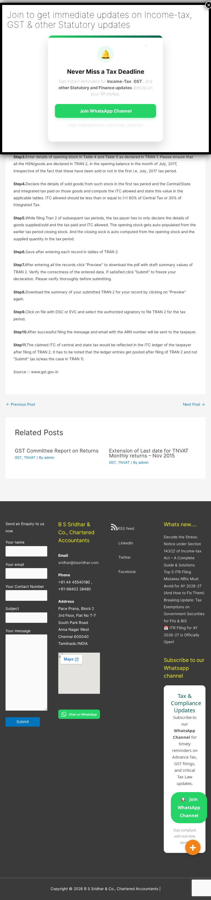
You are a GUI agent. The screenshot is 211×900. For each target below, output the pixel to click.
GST (18, 458)
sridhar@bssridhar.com (78, 562)
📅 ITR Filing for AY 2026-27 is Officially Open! (181, 635)
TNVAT (29, 458)
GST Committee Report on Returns (57, 451)
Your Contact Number (24, 586)
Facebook (127, 571)
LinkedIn (125, 543)
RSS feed (126, 528)
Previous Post (20, 404)
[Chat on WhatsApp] (79, 714)
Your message (17, 631)
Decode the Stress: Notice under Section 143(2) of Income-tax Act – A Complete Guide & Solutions (182, 551)
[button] (193, 847)
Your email (14, 564)
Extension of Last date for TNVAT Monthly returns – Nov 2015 (148, 453)
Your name (14, 542)
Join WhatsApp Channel (189, 807)
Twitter (124, 557)
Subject (12, 608)
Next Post (194, 404)
